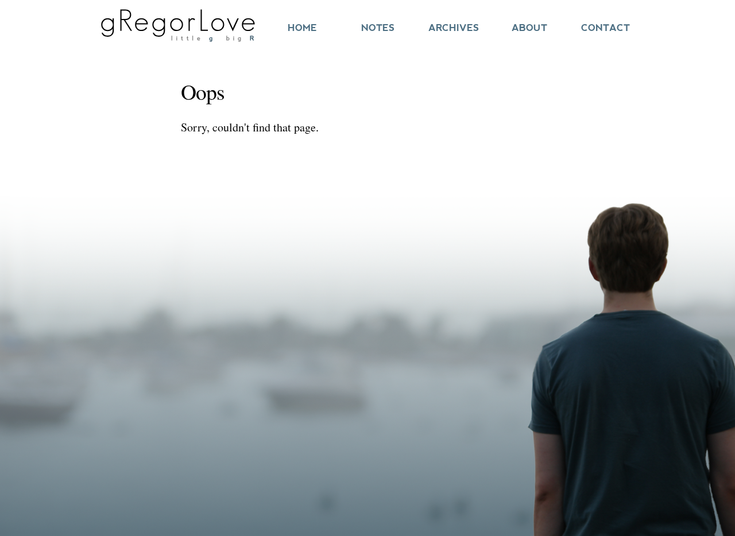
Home (302, 27)
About (529, 27)
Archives (453, 27)
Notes (377, 27)
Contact (605, 27)
